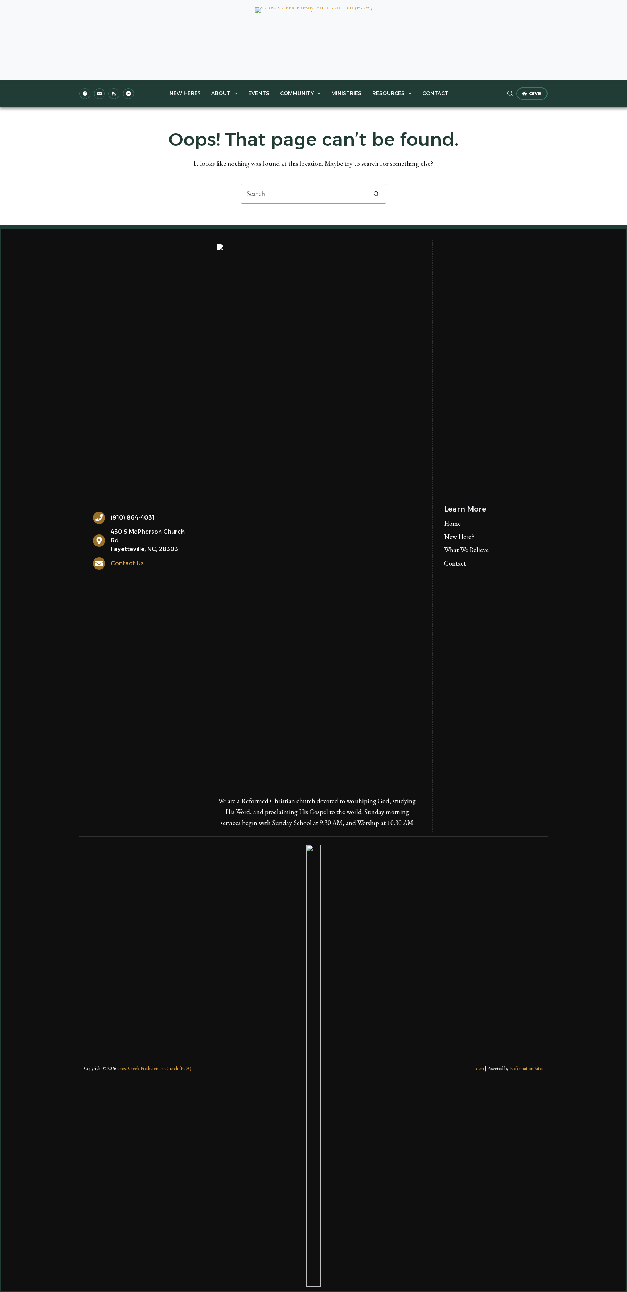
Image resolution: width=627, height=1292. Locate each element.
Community (297, 93)
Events (258, 93)
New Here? (184, 93)
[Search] (510, 93)
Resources (388, 93)
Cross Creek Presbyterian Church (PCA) (154, 1068)
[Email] (99, 93)
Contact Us (127, 563)
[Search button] (376, 193)
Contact (435, 93)
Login (478, 1068)
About (220, 93)
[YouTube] (128, 93)
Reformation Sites (526, 1068)
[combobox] (303, 194)
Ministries (346, 93)
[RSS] (113, 93)
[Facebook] (84, 93)
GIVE (535, 93)
